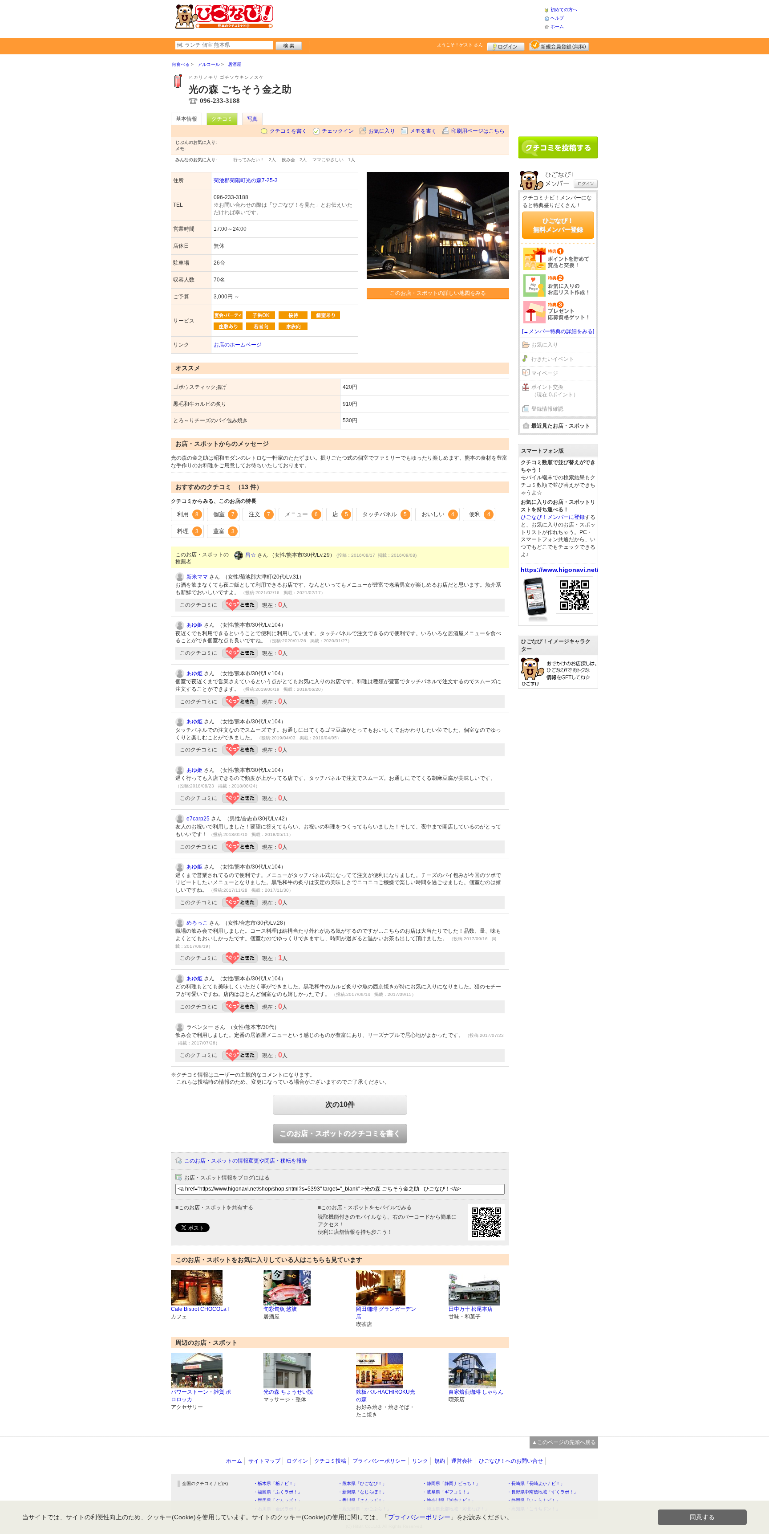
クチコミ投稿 (330, 1461)
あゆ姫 (194, 625)
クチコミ (222, 119)
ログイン (506, 45)
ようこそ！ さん (460, 44)
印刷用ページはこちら (478, 131)
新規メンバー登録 (559, 45)
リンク (420, 1461)
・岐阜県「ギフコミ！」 (446, 1491)
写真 (252, 119)
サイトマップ (264, 1461)
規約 (439, 1461)
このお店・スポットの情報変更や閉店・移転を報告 (245, 1161)
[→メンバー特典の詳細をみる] (558, 331)
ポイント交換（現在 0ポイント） (555, 391)
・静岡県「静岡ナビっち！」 (451, 1483)
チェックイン (338, 131)
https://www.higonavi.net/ (560, 569)
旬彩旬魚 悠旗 (280, 1309)
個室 (224, 514)
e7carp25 (198, 819)
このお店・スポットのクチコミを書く (340, 1133)
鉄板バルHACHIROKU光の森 (385, 1396)
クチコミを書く (288, 131)
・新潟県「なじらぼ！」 (362, 1491)
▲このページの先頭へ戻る (564, 1442)
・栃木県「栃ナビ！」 (275, 1483)
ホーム (557, 26)
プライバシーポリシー (379, 1461)
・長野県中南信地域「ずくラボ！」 (542, 1491)
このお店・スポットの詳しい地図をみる (438, 293)
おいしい (437, 514)
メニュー (301, 514)
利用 (187, 514)
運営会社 (462, 1461)
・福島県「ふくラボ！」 (277, 1491)
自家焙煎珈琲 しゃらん (476, 1392)
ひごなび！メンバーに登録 (553, 517)
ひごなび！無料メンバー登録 (558, 225)
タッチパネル (384, 514)
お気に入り (381, 131)
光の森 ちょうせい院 (288, 1392)
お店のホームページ (238, 345)
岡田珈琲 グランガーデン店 (386, 1313)
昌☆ (250, 555)
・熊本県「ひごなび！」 (362, 1483)
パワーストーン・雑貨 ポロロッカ (201, 1396)
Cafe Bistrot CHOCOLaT (200, 1309)
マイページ (544, 373)
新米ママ (197, 577)
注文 (259, 514)
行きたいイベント (552, 359)
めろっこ (197, 923)
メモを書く (423, 131)
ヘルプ (557, 18)
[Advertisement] (408, 17)
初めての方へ (563, 9)
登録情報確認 (547, 409)
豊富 (224, 531)
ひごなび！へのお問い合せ (511, 1461)
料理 (187, 531)
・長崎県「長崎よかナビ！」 (536, 1483)
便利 (479, 514)
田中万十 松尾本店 (471, 1309)
